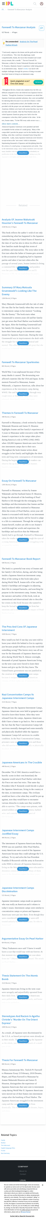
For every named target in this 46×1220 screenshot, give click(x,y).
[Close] (42, 1185)
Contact (23, 1174)
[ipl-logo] (9, 5)
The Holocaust (5, 1145)
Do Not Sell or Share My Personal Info (22, 1216)
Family (3, 1140)
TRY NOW (38, 82)
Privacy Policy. (25, 1212)
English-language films (8, 1148)
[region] (23, 1201)
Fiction (3, 1151)
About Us (23, 1171)
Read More (23, 268)
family (26, 69)
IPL (3, 9)
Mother (3, 1143)
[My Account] (42, 4)
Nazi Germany (5, 1153)
